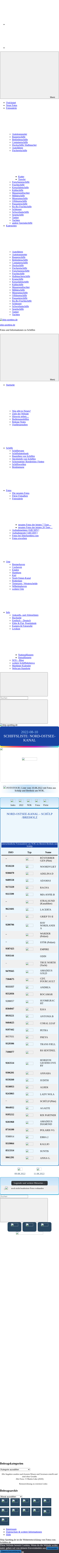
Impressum (11, 1529)
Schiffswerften (19, 464)
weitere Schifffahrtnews (23, 663)
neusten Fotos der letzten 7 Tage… (34, 524)
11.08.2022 (39, 1173)
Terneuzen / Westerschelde (25, 583)
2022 (21, 805)
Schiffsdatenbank (20, 453)
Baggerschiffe (18, 137)
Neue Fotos (11, 105)
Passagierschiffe (19, 204)
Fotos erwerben (19, 538)
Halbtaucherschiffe (21, 276)
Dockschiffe (18, 265)
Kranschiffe (17, 279)
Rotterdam (17, 580)
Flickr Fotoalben (20, 496)
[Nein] (22, 1552)
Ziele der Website (20, 413)
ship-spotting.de (7, 325)
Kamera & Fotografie (22, 626)
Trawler (22, 179)
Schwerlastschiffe (20, 212)
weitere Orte (18, 589)
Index (13, 805)
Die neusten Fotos (20, 493)
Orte (8, 561)
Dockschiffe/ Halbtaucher (24, 145)
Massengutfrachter (21, 193)
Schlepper (17, 209)
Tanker (15, 217)
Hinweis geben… (20, 416)
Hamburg (16, 572)
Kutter (21, 176)
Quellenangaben (20, 424)
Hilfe (8, 1534)
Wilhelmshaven (19, 586)
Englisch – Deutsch (21, 620)
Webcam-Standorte (21, 668)
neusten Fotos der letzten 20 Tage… (35, 527)
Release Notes (19, 422)
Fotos (8, 490)
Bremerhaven (18, 564)
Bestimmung (18, 467)
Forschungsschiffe (20, 182)
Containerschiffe (20, 142)
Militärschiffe (18, 195)
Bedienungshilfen (20, 419)
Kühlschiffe (17, 190)
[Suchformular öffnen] (24, 684)
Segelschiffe (18, 214)
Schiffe (9, 448)
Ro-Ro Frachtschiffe (22, 206)
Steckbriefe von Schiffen (24, 459)
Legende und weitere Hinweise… (29, 1183)
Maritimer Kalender (21, 665)
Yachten (16, 220)
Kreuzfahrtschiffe (20, 187)
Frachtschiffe (18, 184)
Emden (15, 570)
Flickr (45, 805)
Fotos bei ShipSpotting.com (25, 535)
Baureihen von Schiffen (23, 456)
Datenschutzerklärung (10, 1551)
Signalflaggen (24, 657)
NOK (29, 805)
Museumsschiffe (20, 198)
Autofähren (17, 147)
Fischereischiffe (19, 268)
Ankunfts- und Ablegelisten (25, 615)
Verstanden (52, 1548)
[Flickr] (28, 47)
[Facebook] (28, 24)
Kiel (14, 575)
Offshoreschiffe (19, 201)
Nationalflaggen (25, 654)
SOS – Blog (18, 660)
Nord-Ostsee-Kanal (21, 578)
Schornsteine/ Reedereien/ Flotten (28, 461)
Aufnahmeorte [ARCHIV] (25, 533)
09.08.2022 (20, 1173)
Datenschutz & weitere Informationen (24, 1532)
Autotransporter (19, 134)
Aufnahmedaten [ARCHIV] (25, 530)
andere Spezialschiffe (22, 223)
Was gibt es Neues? (21, 411)
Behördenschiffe (20, 139)
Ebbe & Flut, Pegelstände (24, 623)
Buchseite (16, 617)
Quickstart (11, 102)
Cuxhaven (17, 567)
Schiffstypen (18, 450)
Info (8, 612)
